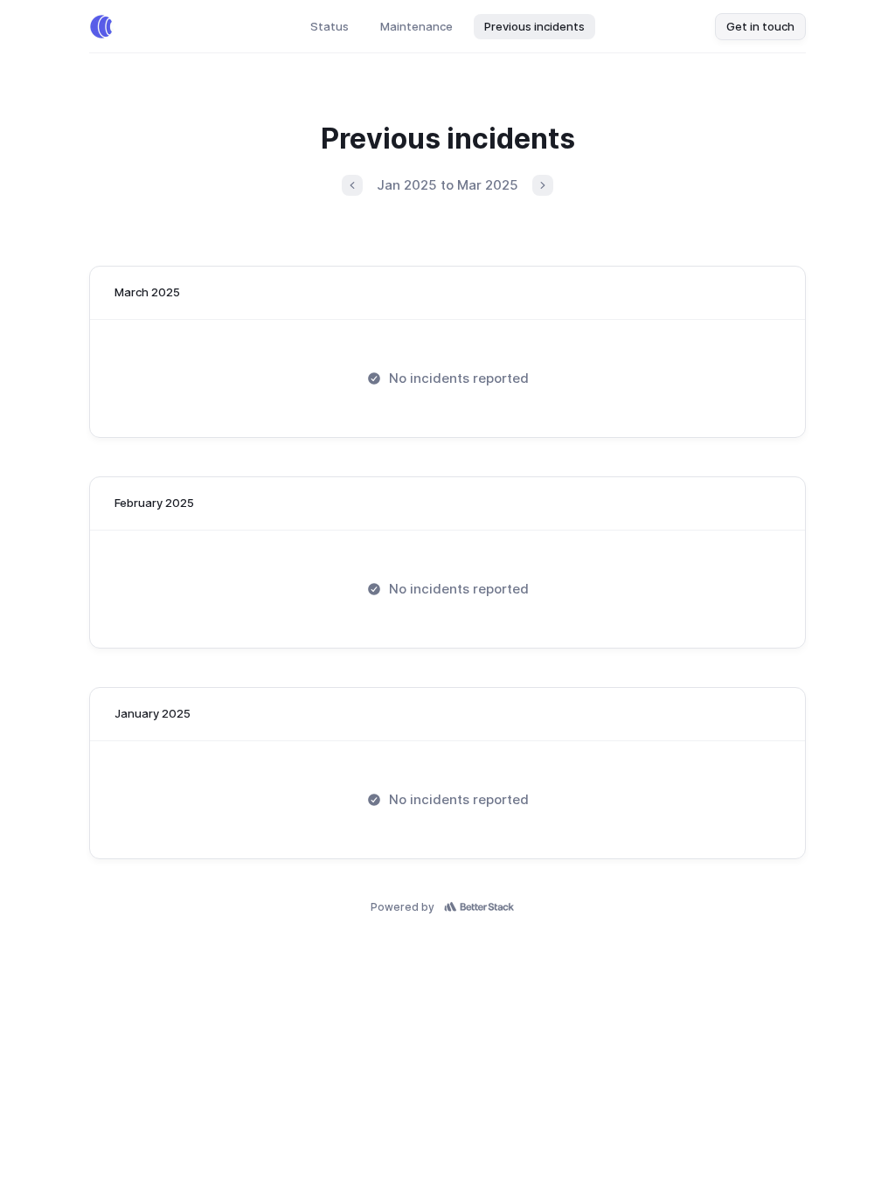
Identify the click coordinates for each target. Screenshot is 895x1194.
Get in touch (760, 26)
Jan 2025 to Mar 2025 (447, 185)
